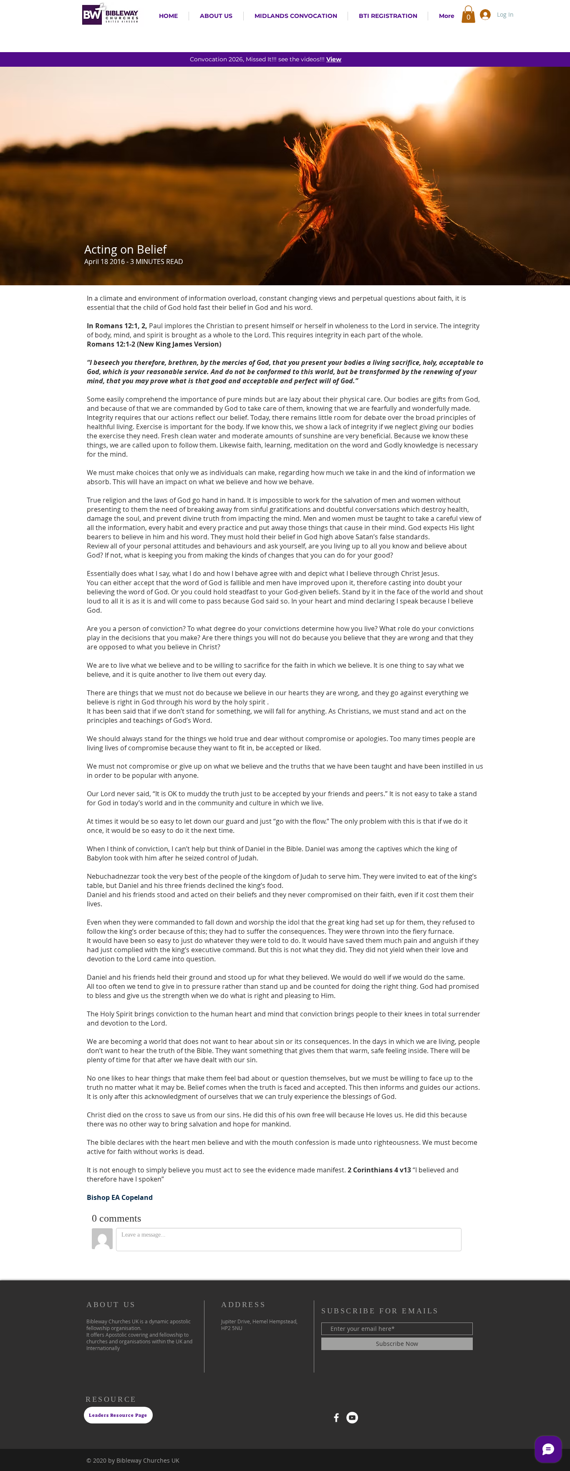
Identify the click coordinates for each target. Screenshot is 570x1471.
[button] (468, 14)
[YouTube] (352, 1417)
